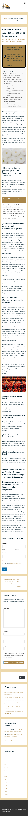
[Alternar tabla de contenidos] (22, 71)
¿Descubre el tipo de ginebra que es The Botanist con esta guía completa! (14, 74)
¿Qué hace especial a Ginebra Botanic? (15, 85)
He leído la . (13, 563)
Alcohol (6, 755)
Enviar (4, 569)
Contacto (11, 804)
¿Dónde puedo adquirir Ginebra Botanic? (13, 94)
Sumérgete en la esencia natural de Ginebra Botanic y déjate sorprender (13, 104)
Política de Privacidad (18, 804)
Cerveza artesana (8, 761)
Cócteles (6, 764)
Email (4, 553)
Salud (6, 785)
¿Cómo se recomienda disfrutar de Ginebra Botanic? (14, 87)
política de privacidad (15, 563)
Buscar (4, 675)
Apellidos (17, 549)
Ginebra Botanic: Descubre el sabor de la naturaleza (13, 82)
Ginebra (6, 41)
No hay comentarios (16, 41)
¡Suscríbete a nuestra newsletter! (14, 106)
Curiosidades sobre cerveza (10, 767)
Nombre (4, 549)
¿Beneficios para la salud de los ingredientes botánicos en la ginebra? (13, 78)
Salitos (6, 782)
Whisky (6, 794)
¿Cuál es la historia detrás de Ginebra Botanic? (15, 91)
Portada (6, 18)
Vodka (6, 791)
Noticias (6, 773)
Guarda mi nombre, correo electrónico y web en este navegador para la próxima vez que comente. (14, 655)
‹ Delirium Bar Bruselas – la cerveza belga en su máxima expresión (10, 582)
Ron (5, 779)
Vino (6, 788)
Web (5, 646)
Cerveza (6, 758)
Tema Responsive (6, 811)
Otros (6, 776)
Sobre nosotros (4, 804)
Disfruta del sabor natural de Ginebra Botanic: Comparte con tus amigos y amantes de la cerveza (13, 99)
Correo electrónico (8, 639)
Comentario (7, 608)
